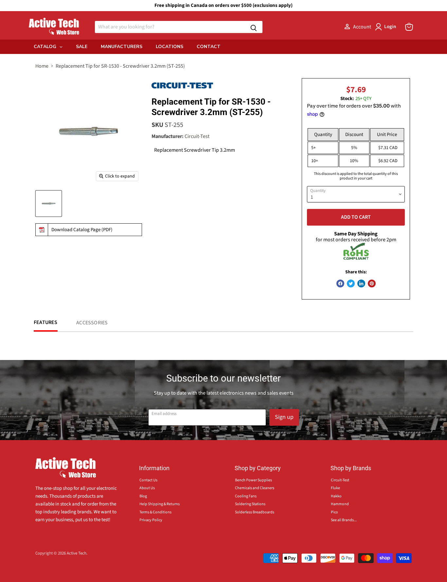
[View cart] (409, 27)
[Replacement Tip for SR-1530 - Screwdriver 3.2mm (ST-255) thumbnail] (49, 203)
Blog (143, 496)
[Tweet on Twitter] (351, 283)
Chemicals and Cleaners (254, 488)
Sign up (284, 417)
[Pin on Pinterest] (372, 283)
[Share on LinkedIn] (361, 283)
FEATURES (46, 322)
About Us (147, 488)
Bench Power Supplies (253, 480)
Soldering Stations (250, 504)
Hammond (340, 504)
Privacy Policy (150, 520)
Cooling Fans (246, 496)
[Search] (253, 27)
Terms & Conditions (155, 512)
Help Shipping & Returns (159, 504)
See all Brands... (344, 520)
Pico (334, 512)
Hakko (336, 496)
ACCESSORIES (92, 322)
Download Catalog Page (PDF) (82, 229)
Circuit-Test (197, 136)
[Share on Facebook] (340, 283)
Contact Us (148, 480)
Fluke (335, 488)
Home (41, 66)
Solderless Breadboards (254, 512)
